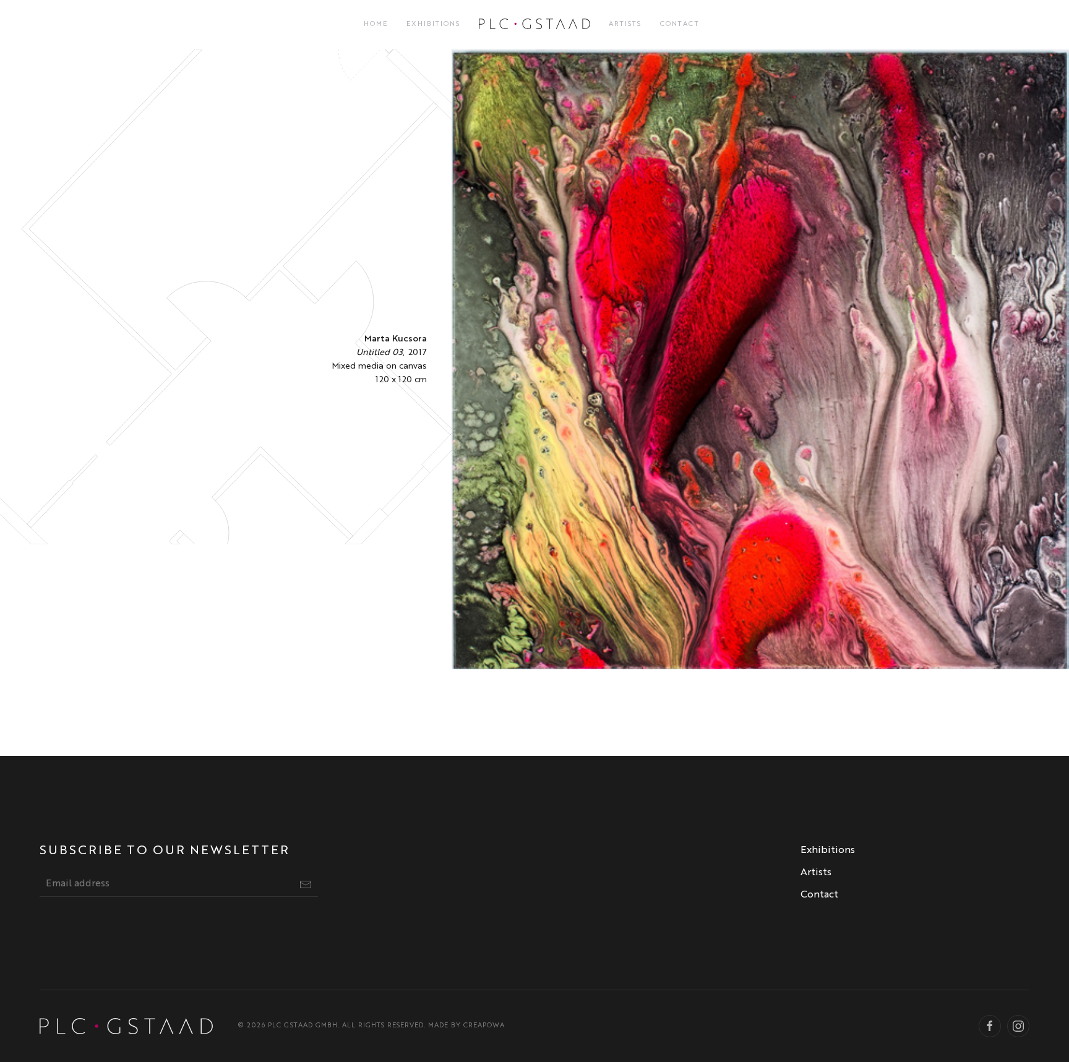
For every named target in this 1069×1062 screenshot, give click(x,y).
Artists (625, 24)
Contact (680, 24)
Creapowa (484, 1025)
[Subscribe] (305, 884)
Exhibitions (433, 24)
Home (376, 24)
